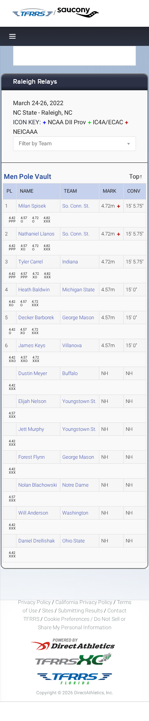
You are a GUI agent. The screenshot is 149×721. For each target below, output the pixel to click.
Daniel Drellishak (36, 541)
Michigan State (78, 289)
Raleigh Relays (35, 82)
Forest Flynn (31, 457)
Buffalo (70, 373)
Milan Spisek (32, 206)
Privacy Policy (34, 602)
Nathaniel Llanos (36, 234)
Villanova (72, 345)
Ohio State (73, 541)
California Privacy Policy (83, 602)
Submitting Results (80, 610)
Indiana (70, 262)
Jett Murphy (31, 429)
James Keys (31, 345)
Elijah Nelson (32, 401)
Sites (47, 610)
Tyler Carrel (30, 262)
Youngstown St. (79, 401)
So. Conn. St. (75, 206)
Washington (75, 513)
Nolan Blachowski (37, 485)
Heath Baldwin (34, 289)
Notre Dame (75, 485)
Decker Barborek (36, 317)
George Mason (78, 317)
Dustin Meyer (32, 373)
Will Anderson (33, 513)
